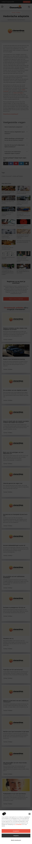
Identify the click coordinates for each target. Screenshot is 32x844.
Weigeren (16, 835)
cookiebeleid (18, 824)
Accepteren (16, 831)
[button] (29, 814)
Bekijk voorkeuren (16, 840)
